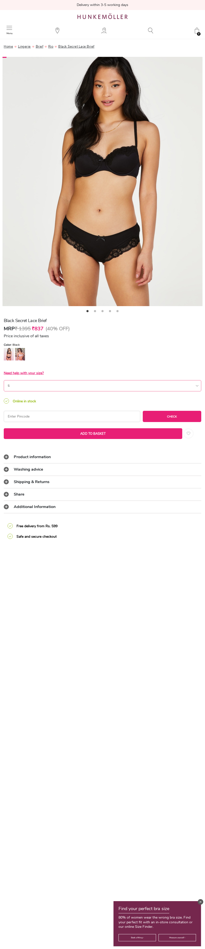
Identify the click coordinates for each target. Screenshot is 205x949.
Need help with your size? (24, 373)
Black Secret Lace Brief (76, 46)
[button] (200, 902)
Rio (51, 46)
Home (8, 46)
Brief (40, 46)
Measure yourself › (177, 937)
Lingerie (24, 46)
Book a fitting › (137, 937)
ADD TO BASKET (93, 433)
